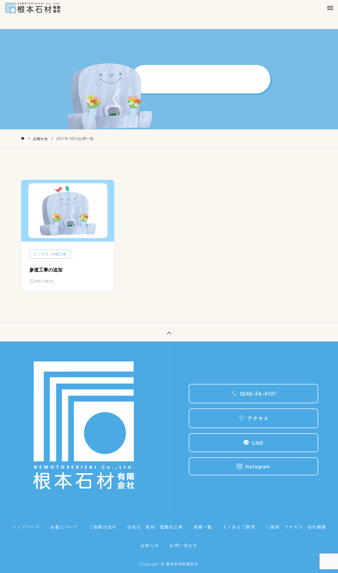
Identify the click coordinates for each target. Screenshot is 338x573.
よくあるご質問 (239, 527)
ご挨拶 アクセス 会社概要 (296, 527)
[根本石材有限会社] (171, 8)
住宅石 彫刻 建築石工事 (155, 527)
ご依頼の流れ (103, 527)
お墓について (64, 527)
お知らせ (149, 545)
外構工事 (58, 254)
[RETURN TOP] (169, 332)
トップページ (26, 527)
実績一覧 (203, 527)
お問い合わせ (184, 545)
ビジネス (41, 254)
